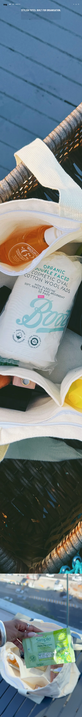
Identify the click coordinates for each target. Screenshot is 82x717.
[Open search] (74, 4)
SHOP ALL (41, 296)
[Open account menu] (76, 4)
